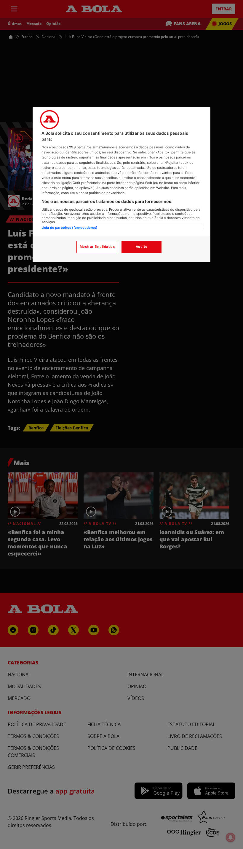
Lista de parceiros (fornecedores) (69, 228)
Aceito (141, 247)
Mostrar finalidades (97, 247)
